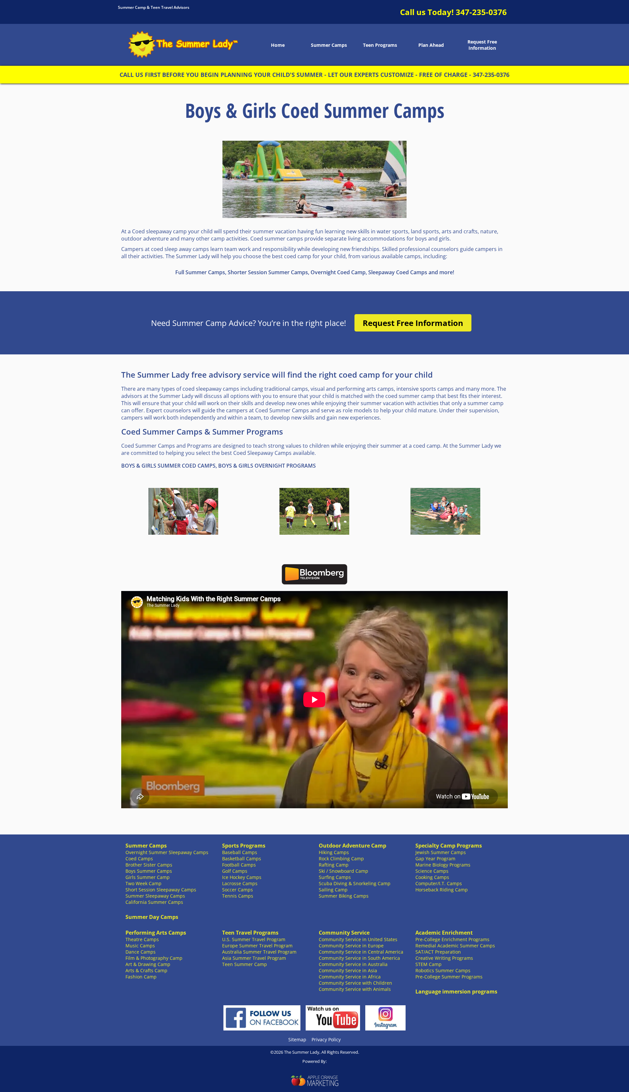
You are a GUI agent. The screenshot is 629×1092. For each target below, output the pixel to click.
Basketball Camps (241, 858)
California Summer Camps (154, 902)
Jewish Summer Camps (440, 852)
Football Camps (239, 865)
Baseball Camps (239, 852)
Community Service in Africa (350, 977)
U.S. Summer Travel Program (253, 939)
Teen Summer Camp (244, 964)
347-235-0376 (481, 12)
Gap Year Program (435, 858)
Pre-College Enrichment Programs (452, 939)
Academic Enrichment (444, 932)
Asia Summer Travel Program (254, 958)
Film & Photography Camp (153, 958)
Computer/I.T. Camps (438, 883)
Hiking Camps (334, 852)
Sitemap (297, 1039)
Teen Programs (380, 45)
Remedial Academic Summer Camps (455, 945)
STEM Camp (428, 964)
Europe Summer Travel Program (257, 945)
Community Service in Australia (353, 964)
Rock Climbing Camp (341, 858)
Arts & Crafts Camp (146, 970)
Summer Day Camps (151, 917)
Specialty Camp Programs (448, 845)
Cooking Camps (432, 877)
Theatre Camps (142, 939)
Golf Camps (234, 871)
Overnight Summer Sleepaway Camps (166, 852)
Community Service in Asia (348, 970)
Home (278, 45)
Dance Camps (140, 952)
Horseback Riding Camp (441, 889)
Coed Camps (139, 858)
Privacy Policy (326, 1039)
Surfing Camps (335, 877)
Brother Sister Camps (148, 865)
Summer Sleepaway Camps (155, 896)
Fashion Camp (141, 977)
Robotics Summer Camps (442, 970)
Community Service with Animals (355, 989)
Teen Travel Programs (250, 932)
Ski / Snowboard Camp (343, 871)
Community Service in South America (359, 958)
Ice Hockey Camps (241, 877)
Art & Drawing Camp (147, 964)
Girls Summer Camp (147, 877)
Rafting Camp (334, 865)
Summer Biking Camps (344, 896)
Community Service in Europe (351, 945)
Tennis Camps (237, 896)
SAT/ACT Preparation (438, 952)
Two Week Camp (143, 883)
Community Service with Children (355, 983)
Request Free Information (482, 45)
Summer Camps (329, 45)
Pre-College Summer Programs (449, 977)
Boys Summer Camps (148, 871)
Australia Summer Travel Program (259, 952)
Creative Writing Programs (444, 958)
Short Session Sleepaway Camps (160, 889)
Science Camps (431, 871)
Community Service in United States (358, 939)
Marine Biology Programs (442, 865)
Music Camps (140, 945)
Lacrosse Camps (239, 883)
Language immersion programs (456, 991)
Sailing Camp (333, 889)
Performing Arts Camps (155, 932)
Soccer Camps (237, 889)
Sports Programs (243, 845)
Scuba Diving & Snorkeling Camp (355, 883)
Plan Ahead (431, 45)
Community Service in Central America (361, 952)
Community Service (344, 932)
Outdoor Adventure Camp (352, 845)
